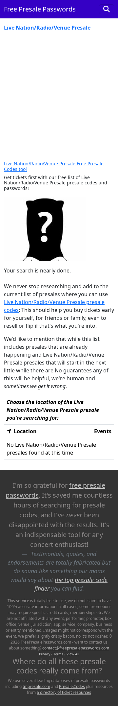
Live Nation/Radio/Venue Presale (47, 27)
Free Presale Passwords (40, 9)
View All (73, 654)
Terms (58, 654)
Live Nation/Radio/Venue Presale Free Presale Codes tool (54, 166)
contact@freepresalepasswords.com (75, 648)
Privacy (44, 654)
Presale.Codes (72, 686)
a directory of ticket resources (64, 692)
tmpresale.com (36, 686)
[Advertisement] (59, 98)
